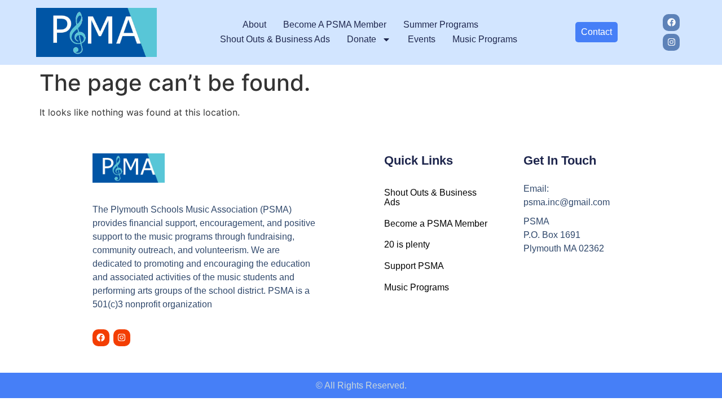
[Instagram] (671, 42)
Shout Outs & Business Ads (275, 39)
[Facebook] (671, 22)
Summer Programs (440, 24)
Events (421, 39)
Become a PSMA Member (334, 24)
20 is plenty (407, 244)
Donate (361, 39)
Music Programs (484, 39)
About (254, 24)
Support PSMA (414, 266)
